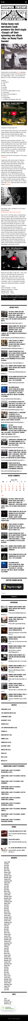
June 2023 (6, 927)
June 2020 (6, 990)
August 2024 (7, 903)
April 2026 (6, 869)
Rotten (7, 184)
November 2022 (7, 939)
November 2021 (7, 960)
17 (1, 488)
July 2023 (6, 926)
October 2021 (7, 962)
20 (12, 488)
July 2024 (6, 905)
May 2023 (6, 929)
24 (1, 490)
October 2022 (7, 941)
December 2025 (7, 876)
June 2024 (6, 907)
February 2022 (7, 955)
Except (4, 157)
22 (20, 488)
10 (1, 487)
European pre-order (6, 212)
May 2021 (6, 970)
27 (12, 490)
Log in (5, 998)
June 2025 (6, 886)
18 (5, 488)
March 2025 (7, 891)
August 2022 (7, 945)
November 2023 (7, 919)
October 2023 (7, 921)
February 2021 (7, 976)
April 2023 (6, 931)
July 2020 (6, 988)
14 (16, 487)
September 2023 (8, 922)
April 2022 (6, 952)
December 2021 (7, 958)
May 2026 (6, 867)
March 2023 (7, 933)
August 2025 (7, 883)
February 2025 (7, 893)
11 (5, 487)
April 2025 (6, 890)
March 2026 (7, 871)
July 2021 (6, 967)
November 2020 (7, 981)
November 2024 (7, 898)
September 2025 (8, 881)
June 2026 (6, 865)
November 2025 (7, 877)
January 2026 (7, 874)
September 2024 (8, 902)
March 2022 (7, 953)
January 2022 (7, 957)
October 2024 (7, 900)
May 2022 (6, 950)
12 (9, 487)
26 (9, 490)
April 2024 (6, 910)
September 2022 (8, 943)
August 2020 (7, 986)
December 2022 (7, 938)
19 (9, 488)
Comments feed (7, 1002)
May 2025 (6, 888)
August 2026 (7, 862)
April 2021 (6, 972)
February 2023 (7, 934)
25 (5, 490)
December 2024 (8, 896)
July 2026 (6, 864)
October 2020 (7, 983)
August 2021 (7, 965)
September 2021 (8, 964)
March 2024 (7, 912)
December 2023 (7, 917)
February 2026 (7, 872)
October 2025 (7, 879)
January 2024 (7, 915)
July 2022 (6, 946)
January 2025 (7, 895)
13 (12, 487)
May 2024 (6, 908)
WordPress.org (7, 1004)
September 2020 (8, 984)
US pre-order (17, 212)
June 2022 (6, 948)
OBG (8, 182)
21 (16, 488)
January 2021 (7, 977)
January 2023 (7, 936)
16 (23, 487)
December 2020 (8, 979)
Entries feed (7, 1000)
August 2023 (7, 924)
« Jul (2, 495)
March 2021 (7, 974)
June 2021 (6, 969)
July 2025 (6, 884)
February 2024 (7, 914)
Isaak (18, 72)
